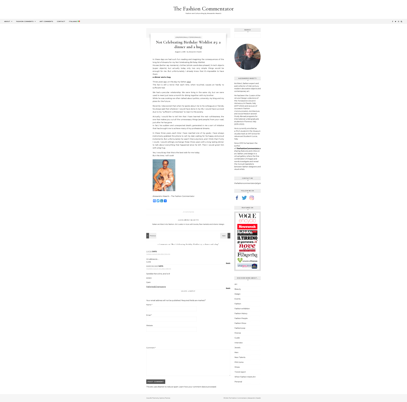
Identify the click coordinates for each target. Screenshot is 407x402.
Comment (151, 348)
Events (237, 299)
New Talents (240, 357)
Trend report (240, 372)
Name (149, 305)
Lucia (149, 252)
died (189, 82)
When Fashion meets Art (245, 377)
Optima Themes (164, 398)
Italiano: (73, 21)
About (7, 21)
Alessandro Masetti (195, 52)
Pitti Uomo (239, 362)
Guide (237, 338)
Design (237, 294)
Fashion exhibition (242, 309)
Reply (228, 263)
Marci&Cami (152, 266)
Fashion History (241, 313)
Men (236, 352)
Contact (61, 21)
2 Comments (188, 212)
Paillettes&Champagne (156, 287)
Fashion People (241, 318)
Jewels (237, 348)
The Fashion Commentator (203, 8)
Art (236, 284)
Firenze (238, 333)
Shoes (237, 367)
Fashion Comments (25, 21)
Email (149, 315)
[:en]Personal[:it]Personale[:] (188, 37)
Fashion (238, 304)
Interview (239, 343)
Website (149, 325)
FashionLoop (240, 328)
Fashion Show (240, 323)
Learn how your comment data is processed (197, 387)
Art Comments (46, 21)
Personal (238, 382)
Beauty (238, 289)
